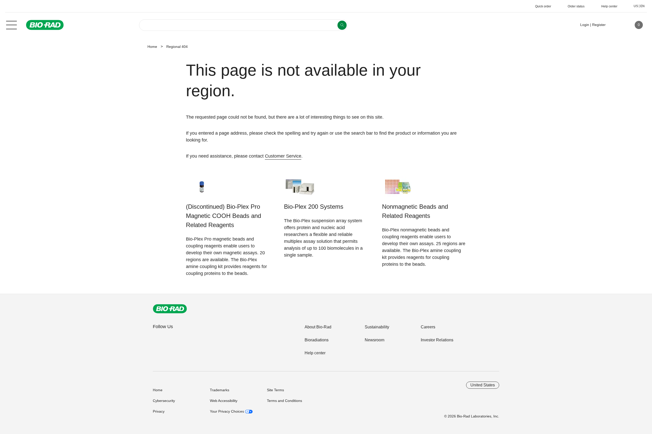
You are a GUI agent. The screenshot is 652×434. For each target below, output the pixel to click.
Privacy (159, 411)
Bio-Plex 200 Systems (313, 206)
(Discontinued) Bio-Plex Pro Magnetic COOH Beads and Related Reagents (223, 215)
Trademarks (219, 390)
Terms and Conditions (284, 401)
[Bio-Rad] (170, 308)
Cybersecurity (164, 401)
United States (482, 385)
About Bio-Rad (318, 327)
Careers (428, 327)
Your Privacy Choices (227, 411)
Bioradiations (317, 340)
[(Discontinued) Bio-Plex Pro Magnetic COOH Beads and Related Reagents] (202, 189)
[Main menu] (11, 24)
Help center (315, 353)
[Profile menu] (616, 25)
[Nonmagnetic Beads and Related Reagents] (398, 189)
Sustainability (377, 327)
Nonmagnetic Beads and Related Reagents (415, 211)
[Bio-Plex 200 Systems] (300, 189)
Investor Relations (437, 340)
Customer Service (283, 156)
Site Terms (275, 390)
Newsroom (374, 340)
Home (152, 47)
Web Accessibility (223, 401)
